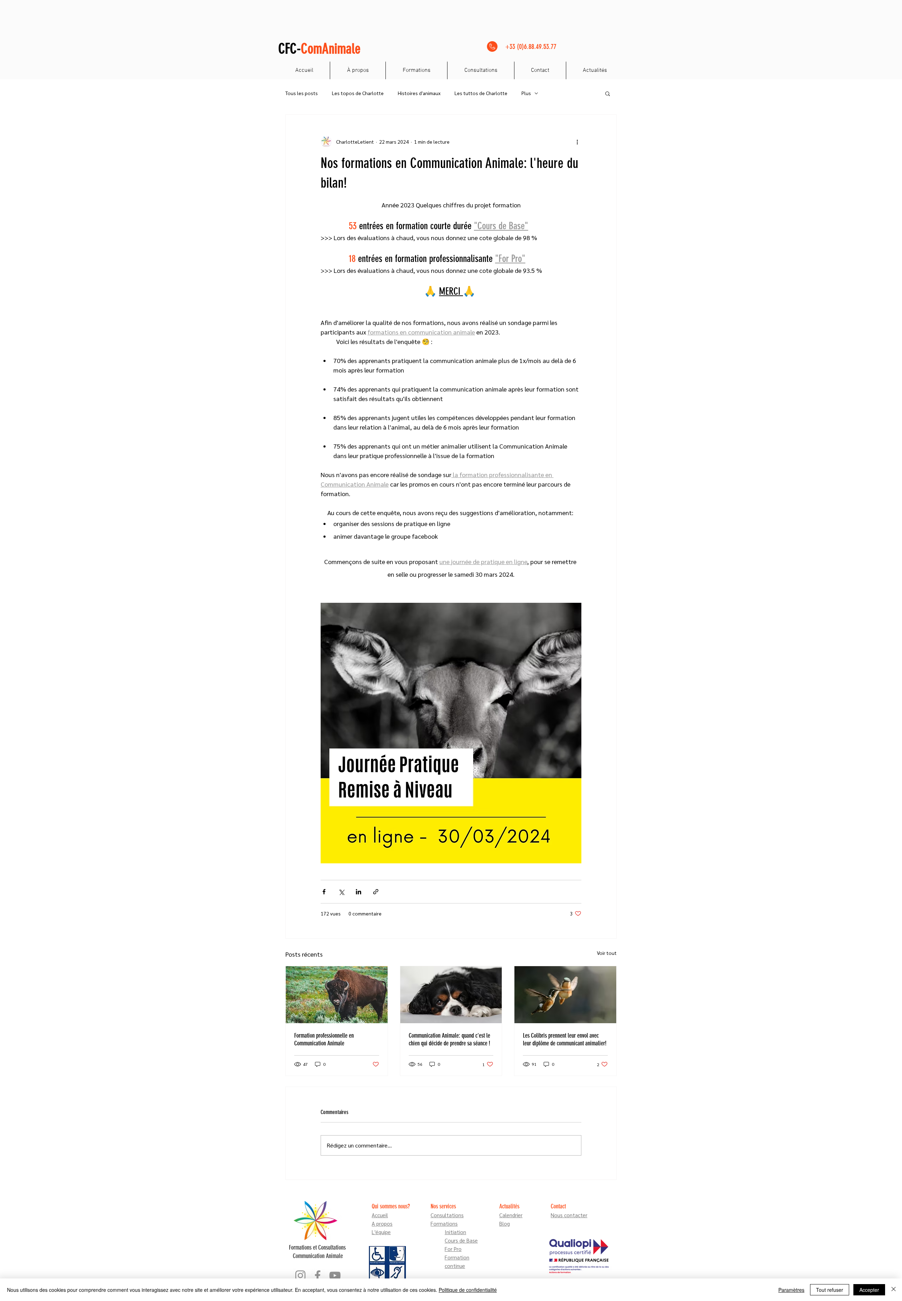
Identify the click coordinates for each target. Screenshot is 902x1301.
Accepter (869, 1289)
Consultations (447, 1215)
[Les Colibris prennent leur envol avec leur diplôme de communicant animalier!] (565, 994)
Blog (504, 1223)
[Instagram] (300, 1275)
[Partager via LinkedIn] (358, 891)
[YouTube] (335, 1275)
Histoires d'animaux (419, 93)
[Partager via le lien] (375, 891)
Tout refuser (829, 1289)
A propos (382, 1223)
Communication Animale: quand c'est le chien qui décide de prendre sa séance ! (449, 1039)
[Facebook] (318, 1275)
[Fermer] (893, 1289)
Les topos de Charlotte (358, 93)
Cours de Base (461, 1240)
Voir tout (607, 953)
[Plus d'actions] (577, 141)
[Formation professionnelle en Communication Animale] (337, 994)
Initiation (455, 1231)
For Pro (453, 1248)
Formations (444, 1223)
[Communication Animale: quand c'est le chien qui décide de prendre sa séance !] (451, 994)
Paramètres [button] (791, 1289)
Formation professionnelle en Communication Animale (324, 1039)
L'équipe (381, 1231)
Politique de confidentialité (468, 1289)
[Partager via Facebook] (324, 891)
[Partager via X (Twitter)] (341, 891)
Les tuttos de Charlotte (481, 93)
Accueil (380, 1215)
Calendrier (511, 1215)
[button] (607, 93)
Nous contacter (569, 1215)
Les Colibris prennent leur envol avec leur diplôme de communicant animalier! (564, 1039)
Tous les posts (301, 93)
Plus (526, 93)
